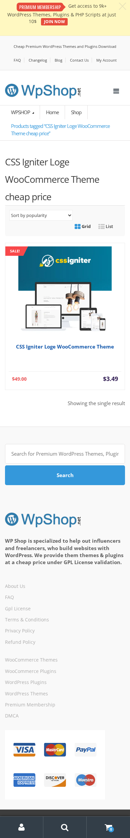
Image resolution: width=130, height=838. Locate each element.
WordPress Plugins (26, 682)
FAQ (17, 60)
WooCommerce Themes (31, 660)
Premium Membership (30, 704)
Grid (86, 226)
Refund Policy (20, 642)
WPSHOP (21, 112)
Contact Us (79, 60)
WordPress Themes (26, 693)
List (109, 226)
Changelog (38, 60)
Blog (58, 60)
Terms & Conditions (27, 619)
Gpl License (18, 608)
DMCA (12, 715)
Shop (76, 112)
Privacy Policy (20, 630)
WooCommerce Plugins (30, 671)
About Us (15, 586)
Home (52, 112)
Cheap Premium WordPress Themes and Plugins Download (65, 46)
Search (65, 475)
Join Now (54, 21)
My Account (106, 60)
